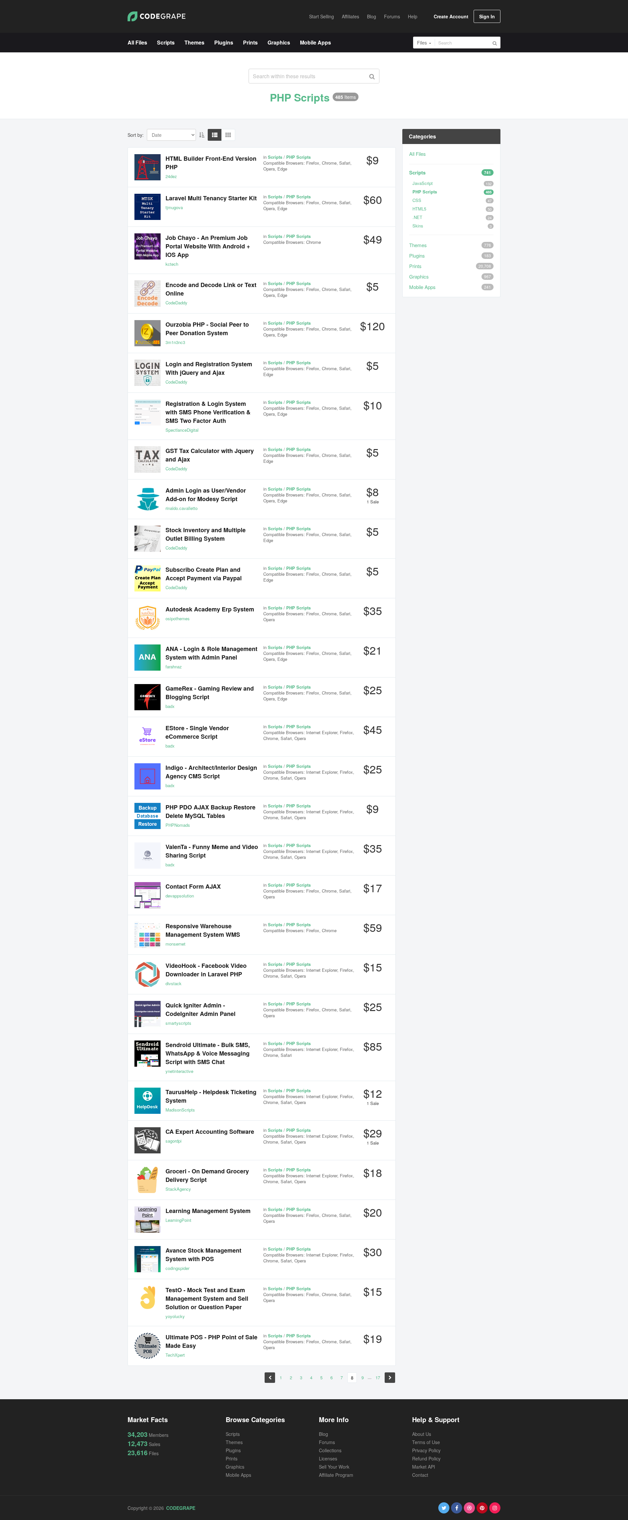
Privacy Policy (426, 1450)
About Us (421, 1434)
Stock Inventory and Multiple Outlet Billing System (206, 534)
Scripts (417, 172)
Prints (415, 265)
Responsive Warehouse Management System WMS (203, 930)
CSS (416, 200)
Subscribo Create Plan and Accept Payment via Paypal (204, 573)
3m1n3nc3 (175, 342)
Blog (323, 1434)
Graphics (419, 276)
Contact (420, 1475)
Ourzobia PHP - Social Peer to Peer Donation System (207, 328)
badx (170, 706)
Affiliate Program (336, 1475)
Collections (330, 1450)
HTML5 (419, 209)
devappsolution (180, 896)
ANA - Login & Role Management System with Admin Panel (211, 652)
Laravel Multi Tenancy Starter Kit (211, 198)
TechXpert (175, 1355)
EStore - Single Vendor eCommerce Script (197, 732)
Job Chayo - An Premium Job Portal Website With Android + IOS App (208, 246)
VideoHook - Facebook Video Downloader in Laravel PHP (206, 969)
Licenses (328, 1458)
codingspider (177, 1268)
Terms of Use (426, 1442)
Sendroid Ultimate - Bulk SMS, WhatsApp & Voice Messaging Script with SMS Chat (208, 1053)
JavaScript (422, 183)
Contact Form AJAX (193, 886)
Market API (423, 1466)
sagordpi (174, 1141)
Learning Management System (208, 1210)
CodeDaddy (176, 302)
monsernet (175, 944)
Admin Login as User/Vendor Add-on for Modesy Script (206, 494)
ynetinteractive (179, 1071)
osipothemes (178, 618)
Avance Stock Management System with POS (203, 1254)
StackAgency (178, 1189)
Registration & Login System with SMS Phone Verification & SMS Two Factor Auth (208, 412)
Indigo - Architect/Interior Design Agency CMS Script (211, 771)
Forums (327, 1442)
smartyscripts (178, 1023)
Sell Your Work (334, 1466)
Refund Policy (426, 1458)
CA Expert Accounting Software (210, 1131)
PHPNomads (178, 825)
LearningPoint (178, 1220)
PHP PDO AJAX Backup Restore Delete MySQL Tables (210, 811)
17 (377, 1377)
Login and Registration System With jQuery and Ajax (209, 368)
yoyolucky (175, 1316)
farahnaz (174, 666)
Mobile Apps (422, 286)
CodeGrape (180, 1508)
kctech (172, 264)
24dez (171, 176)
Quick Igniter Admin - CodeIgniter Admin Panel (201, 1009)
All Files (417, 153)
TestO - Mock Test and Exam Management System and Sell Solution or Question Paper (207, 1298)
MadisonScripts (180, 1110)
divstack (174, 983)
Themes (418, 245)
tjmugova (174, 207)
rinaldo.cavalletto (182, 508)
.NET (417, 217)
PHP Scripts (424, 192)
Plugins (417, 255)
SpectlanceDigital (182, 430)
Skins (417, 226)
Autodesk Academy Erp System (210, 609)
